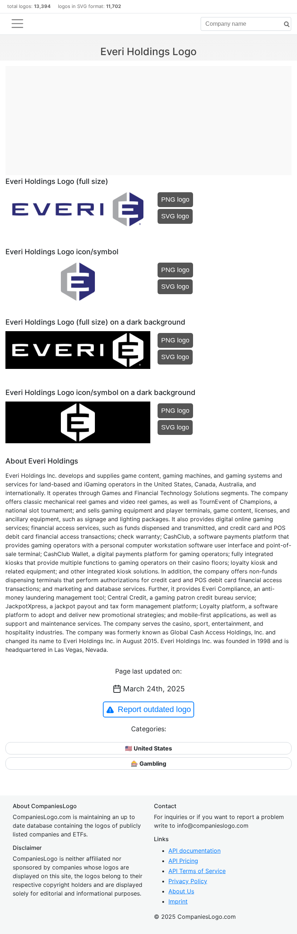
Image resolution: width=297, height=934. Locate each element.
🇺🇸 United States (148, 748)
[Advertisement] (148, 117)
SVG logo (175, 216)
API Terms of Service (197, 871)
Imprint (178, 901)
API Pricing (183, 860)
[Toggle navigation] (17, 23)
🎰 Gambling (148, 763)
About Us (181, 891)
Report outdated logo (154, 709)
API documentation (194, 850)
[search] (284, 24)
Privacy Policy (187, 881)
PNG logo (175, 199)
